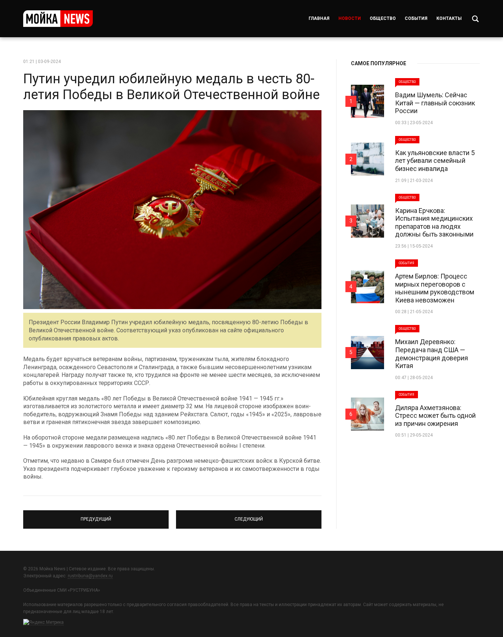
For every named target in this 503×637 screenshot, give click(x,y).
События (416, 18)
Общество (383, 18)
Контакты (449, 18)
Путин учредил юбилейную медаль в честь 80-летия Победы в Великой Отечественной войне (171, 86)
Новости (349, 18)
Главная (319, 18)
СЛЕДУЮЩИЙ (249, 516)
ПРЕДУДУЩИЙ (96, 516)
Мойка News (58, 18)
